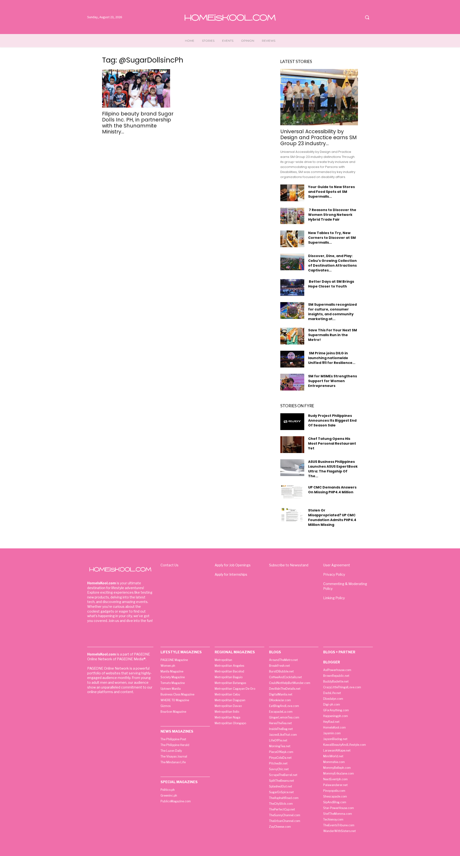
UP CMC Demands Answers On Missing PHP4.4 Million (332, 489)
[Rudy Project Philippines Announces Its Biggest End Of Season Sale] (292, 421)
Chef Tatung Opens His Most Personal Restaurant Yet (332, 443)
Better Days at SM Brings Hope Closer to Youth (331, 284)
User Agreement (336, 565)
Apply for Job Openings (233, 565)
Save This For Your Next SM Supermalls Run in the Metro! (332, 335)
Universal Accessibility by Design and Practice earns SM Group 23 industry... (318, 137)
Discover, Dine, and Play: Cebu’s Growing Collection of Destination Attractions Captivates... (332, 263)
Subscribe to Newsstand (288, 565)
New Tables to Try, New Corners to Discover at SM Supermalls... (332, 237)
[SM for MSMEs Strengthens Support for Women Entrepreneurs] (292, 382)
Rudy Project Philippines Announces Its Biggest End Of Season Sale (332, 420)
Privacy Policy (334, 574)
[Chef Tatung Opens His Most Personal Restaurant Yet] (292, 444)
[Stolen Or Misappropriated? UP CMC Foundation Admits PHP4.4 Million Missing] (292, 514)
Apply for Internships (231, 574)
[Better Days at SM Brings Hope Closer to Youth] (292, 287)
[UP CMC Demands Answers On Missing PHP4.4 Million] (292, 491)
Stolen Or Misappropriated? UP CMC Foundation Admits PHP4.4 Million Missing (332, 517)
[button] (367, 17)
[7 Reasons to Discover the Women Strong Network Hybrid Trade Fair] (292, 215)
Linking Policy (334, 598)
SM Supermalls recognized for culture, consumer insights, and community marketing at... (332, 311)
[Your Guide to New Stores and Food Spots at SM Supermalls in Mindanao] (292, 192)
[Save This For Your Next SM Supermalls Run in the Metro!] (292, 336)
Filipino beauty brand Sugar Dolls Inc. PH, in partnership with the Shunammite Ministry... (137, 122)
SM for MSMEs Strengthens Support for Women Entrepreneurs (332, 381)
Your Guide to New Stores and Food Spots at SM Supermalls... (331, 191)
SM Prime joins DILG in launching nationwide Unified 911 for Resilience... (331, 358)
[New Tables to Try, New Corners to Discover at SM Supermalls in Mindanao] (292, 238)
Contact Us (169, 565)
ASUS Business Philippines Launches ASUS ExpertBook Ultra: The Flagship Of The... (333, 468)
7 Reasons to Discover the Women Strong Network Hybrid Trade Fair (332, 214)
